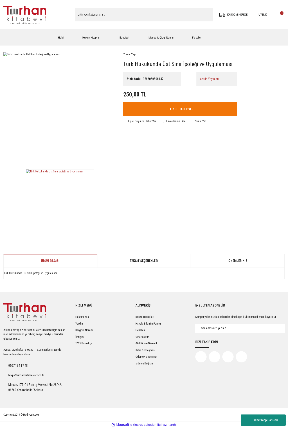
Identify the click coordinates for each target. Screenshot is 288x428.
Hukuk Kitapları (91, 37)
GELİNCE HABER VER (180, 109)
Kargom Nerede (84, 330)
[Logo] (24, 15)
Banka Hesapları (144, 316)
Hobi (61, 37)
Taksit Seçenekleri (144, 261)
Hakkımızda (82, 316)
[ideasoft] (120, 425)
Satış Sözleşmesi (145, 350)
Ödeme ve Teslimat (146, 356)
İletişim (79, 337)
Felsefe (196, 37)
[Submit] (277, 328)
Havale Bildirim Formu (148, 323)
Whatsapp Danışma (266, 420)
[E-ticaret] (143, 425)
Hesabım (140, 330)
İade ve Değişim (144, 363)
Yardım (79, 323)
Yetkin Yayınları (209, 79)
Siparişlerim (142, 337)
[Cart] (280, 14)
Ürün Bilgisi (50, 261)
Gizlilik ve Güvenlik (146, 343)
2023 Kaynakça (83, 343)
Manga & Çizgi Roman (161, 37)
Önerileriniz (237, 261)
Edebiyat (124, 37)
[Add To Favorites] (174, 121)
